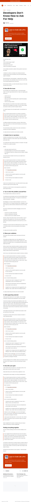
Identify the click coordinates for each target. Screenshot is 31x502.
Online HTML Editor (18, 501)
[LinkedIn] (25, 471)
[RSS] (8, 501)
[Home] (2, 5)
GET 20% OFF (8, 38)
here (14, 353)
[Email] (27, 471)
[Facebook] (24, 471)
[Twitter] (22, 471)
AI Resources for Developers (25, 501)
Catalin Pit (7, 22)
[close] (30, 1)
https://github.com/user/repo (12, 387)
